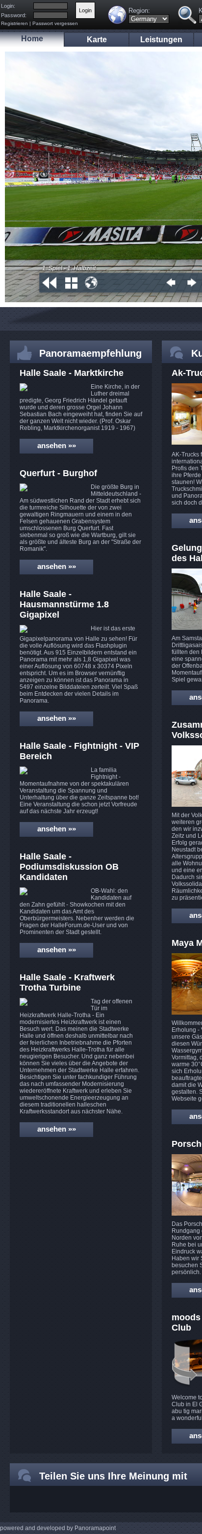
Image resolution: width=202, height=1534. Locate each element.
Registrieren (14, 23)
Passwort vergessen (55, 23)
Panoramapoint (95, 1528)
